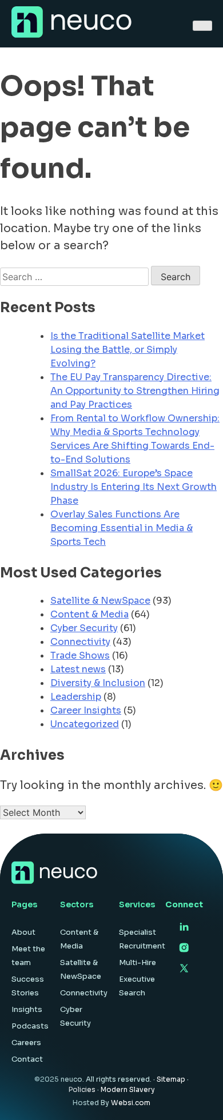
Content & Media (89, 614)
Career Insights (85, 710)
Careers (26, 1042)
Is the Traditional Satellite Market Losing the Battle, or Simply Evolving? (127, 349)
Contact (27, 1059)
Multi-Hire (137, 962)
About (23, 932)
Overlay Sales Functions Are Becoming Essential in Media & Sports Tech (121, 528)
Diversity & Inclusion (97, 683)
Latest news (78, 669)
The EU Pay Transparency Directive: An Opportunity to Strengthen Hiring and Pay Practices (135, 390)
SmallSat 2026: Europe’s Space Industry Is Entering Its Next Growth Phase (133, 487)
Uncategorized (84, 724)
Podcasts (30, 1026)
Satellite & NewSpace (100, 601)
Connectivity (80, 642)
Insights (26, 1009)
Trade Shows (80, 655)
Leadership (75, 697)
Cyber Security (84, 628)
